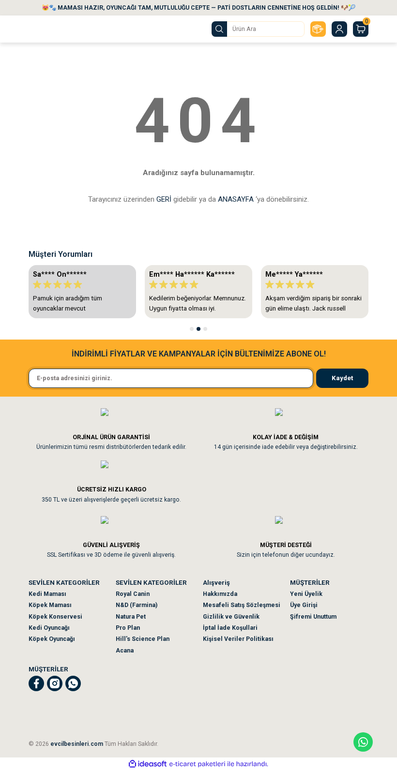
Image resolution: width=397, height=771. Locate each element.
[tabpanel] (82, 291)
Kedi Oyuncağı (49, 627)
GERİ (163, 199)
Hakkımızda (220, 594)
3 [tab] (205, 329)
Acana (125, 650)
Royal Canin (133, 594)
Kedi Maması (47, 594)
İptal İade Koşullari (230, 627)
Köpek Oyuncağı (52, 639)
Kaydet (342, 378)
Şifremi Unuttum (313, 616)
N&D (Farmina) (136, 605)
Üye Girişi (304, 605)
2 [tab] (198, 329)
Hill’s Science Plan (142, 639)
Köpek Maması (50, 605)
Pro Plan (128, 627)
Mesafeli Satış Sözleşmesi (241, 605)
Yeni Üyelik (306, 594)
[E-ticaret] (197, 764)
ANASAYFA (236, 199)
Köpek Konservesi (55, 616)
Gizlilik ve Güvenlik (231, 616)
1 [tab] (192, 329)
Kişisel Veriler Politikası (238, 639)
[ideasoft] (147, 764)
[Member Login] (339, 29)
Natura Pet (131, 616)
